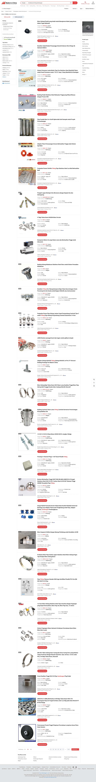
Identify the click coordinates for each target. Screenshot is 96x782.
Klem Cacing (39, 5)
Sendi (27, 5)
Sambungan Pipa (21, 757)
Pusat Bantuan (22, 767)
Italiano (46, 768)
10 (24, 749)
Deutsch (36, 768)
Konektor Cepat (85, 59)
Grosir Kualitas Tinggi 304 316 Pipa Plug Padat (54, 676)
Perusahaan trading (9, 46)
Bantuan (75, 8)
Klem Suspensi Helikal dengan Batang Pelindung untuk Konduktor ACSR (57, 532)
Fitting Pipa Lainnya (22, 758)
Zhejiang (6, 67)
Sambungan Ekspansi (38, 758)
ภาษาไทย (74, 768)
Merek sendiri (7, 60)
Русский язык (52, 768)
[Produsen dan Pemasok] (9, 2)
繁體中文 (18, 768)
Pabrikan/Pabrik (8, 44)
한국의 (57, 768)
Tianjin (6, 75)
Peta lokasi (64, 767)
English (9, 768)
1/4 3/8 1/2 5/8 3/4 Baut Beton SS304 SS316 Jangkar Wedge (54, 434)
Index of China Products (56, 770)
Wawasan (69, 767)
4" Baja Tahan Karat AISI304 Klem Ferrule (49, 217)
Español (32, 768)
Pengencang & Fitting (8, 26)
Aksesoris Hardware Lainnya (55, 757)
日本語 (23, 768)
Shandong (7, 71)
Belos (83, 72)
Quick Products (36, 770)
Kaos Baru (84, 57)
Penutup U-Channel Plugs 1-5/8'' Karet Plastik (52, 456)
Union (50, 758)
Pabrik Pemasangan (86, 54)
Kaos (83, 61)
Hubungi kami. (7, 83)
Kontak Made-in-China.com (55, 767)
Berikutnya (74, 749)
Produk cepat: (23, 5)
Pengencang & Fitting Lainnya (70, 757)
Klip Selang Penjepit (60, 5)
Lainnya (6, 50)
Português (42, 768)
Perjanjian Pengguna (36, 767)
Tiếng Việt (84, 768)
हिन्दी (70, 768)
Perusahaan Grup (8, 48)
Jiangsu (6, 73)
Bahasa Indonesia (90, 768)
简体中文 (13, 768)
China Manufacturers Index (45, 770)
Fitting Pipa (66, 758)
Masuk (93, 3)
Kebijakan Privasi (45, 767)
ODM (5, 59)
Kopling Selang (32, 5)
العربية (61, 768)
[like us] (73, 767)
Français (27, 768)
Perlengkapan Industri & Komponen (8, 23)
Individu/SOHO (7, 52)
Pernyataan (28, 767)
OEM (5, 57)
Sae (83, 65)
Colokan (84, 70)
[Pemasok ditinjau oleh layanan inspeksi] (9, 37)
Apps (81, 8)
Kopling (35, 760)
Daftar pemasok (18, 17)
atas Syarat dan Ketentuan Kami (50, 777)
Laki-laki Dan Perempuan (87, 63)
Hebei (6, 69)
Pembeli (66, 8)
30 (27, 749)
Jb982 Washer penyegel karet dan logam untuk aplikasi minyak (55, 338)
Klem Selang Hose (46, 5)
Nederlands (66, 768)
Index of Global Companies (67, 770)
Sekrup (34, 757)
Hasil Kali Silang (85, 68)
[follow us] (76, 767)
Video (20, 21)
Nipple (19, 760)
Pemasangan (53, 5)
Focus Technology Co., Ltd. (44, 773)
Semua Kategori (6, 8)
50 (30, 749)
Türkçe (79, 768)
